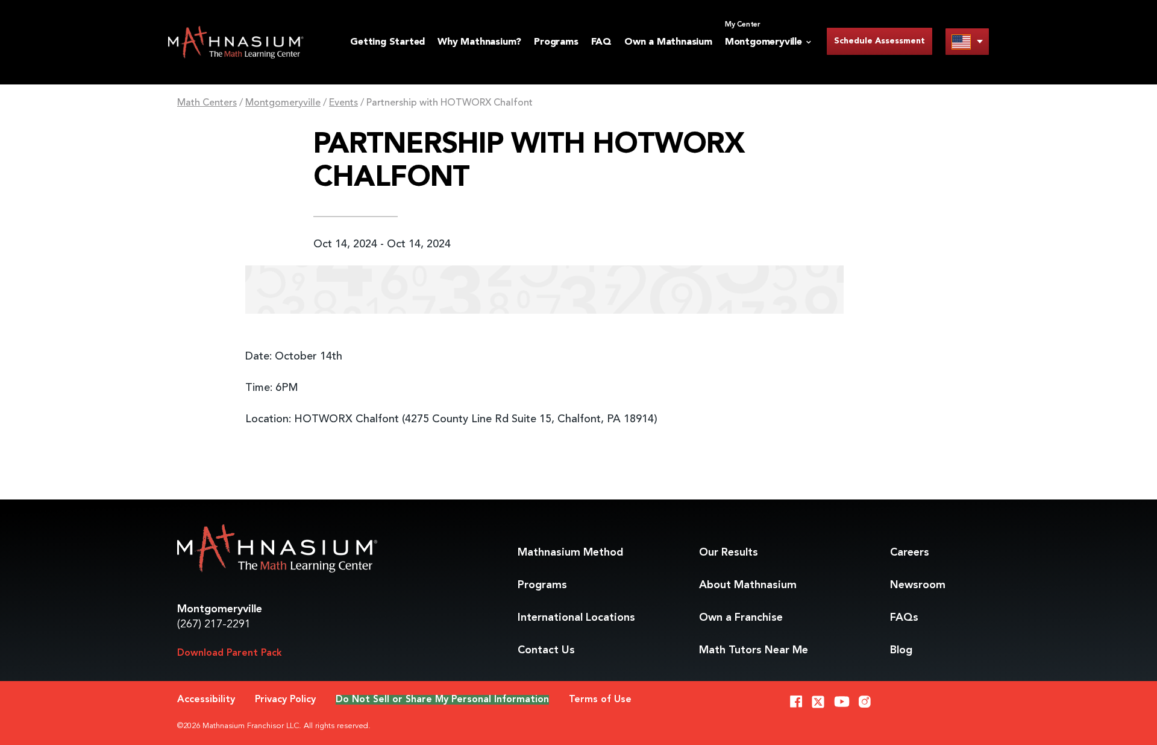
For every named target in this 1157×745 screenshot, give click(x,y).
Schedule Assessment (879, 41)
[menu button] (967, 41)
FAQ (601, 42)
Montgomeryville (283, 103)
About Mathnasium (748, 585)
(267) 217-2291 (214, 624)
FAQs (904, 617)
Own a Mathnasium (668, 42)
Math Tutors (753, 650)
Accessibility (206, 700)
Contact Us (546, 650)
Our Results (728, 552)
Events (343, 103)
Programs (556, 42)
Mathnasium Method (570, 552)
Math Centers (207, 103)
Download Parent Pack (229, 653)
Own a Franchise (741, 617)
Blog (901, 650)
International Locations (576, 617)
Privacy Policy (285, 700)
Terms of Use (600, 700)
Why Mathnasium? (479, 42)
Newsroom (917, 585)
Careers (909, 552)
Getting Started (387, 42)
